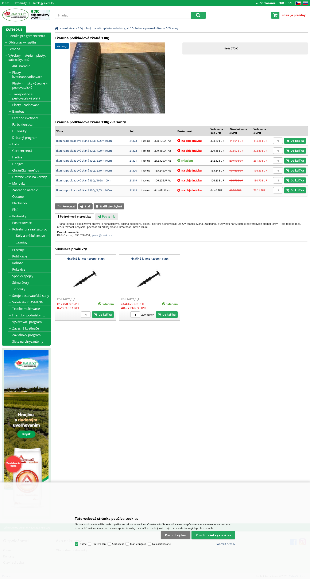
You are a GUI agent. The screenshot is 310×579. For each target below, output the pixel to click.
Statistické (118, 544)
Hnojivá (17, 164)
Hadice (17, 157)
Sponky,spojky (22, 276)
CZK (290, 3)
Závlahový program (26, 335)
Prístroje (18, 250)
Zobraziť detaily (225, 544)
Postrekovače (22, 223)
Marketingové (138, 544)
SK (304, 3)
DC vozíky (19, 131)
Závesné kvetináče (25, 328)
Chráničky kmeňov (25, 170)
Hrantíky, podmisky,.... (28, 315)
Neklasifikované (161, 544)
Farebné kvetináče (25, 118)
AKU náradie (21, 66)
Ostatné (18, 196)
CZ (297, 3)
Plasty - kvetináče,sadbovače (27, 74)
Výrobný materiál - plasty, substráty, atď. (27, 57)
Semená (14, 49)
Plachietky (19, 203)
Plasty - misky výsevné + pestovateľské (30, 85)
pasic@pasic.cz (102, 235)
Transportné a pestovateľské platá (26, 96)
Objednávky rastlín (22, 42)
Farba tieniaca (22, 124)
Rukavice (18, 269)
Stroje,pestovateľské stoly (30, 295)
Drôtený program (25, 137)
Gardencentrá (22, 150)
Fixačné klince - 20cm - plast (86, 258)
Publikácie (19, 256)
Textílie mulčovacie (26, 309)
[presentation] (74, 217)
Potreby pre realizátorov (29, 229)
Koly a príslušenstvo (30, 235)
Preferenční (99, 544)
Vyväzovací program (27, 322)
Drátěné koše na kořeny (29, 177)
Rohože (17, 263)
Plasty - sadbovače (25, 105)
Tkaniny (21, 242)
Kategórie (14, 29)
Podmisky (19, 216)
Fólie (15, 144)
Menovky (19, 183)
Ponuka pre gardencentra (26, 36)
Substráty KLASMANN (27, 302)
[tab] (74, 216)
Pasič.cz (15, 15)
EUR (281, 3)
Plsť (15, 209)
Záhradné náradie (25, 190)
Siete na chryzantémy (27, 341)
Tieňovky (18, 289)
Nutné (83, 544)
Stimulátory (20, 282)
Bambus (18, 111)
